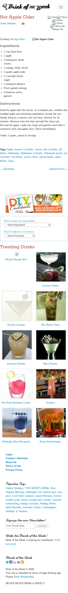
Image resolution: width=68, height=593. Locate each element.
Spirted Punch (57, 169)
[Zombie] (51, 398)
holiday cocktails (29, 503)
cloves (38, 149)
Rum (35, 157)
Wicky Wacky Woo (16, 259)
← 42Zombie (7, 169)
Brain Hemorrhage (50, 441)
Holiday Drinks (48, 503)
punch (27, 157)
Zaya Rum (19, 39)
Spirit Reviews (13, 507)
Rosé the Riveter (16, 363)
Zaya (11, 160)
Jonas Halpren (8, 23)
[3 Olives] (57, 20)
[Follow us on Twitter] (7, 562)
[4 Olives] (57, 23)
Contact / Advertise (17, 458)
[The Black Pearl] (51, 320)
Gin (40, 492)
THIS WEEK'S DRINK (37, 488)
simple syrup (13, 499)
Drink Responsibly (24, 576)
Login (9, 454)
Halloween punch (53, 153)
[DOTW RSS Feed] (22, 562)
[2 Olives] (62, 17)
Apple (10, 149)
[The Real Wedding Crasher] (17, 398)
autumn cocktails (24, 149)
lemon (24, 499)
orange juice (35, 499)
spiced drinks (46, 157)
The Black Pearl (50, 324)
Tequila (9, 492)
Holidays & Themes (16, 511)
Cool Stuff (17, 495)
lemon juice (50, 492)
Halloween (13, 153)
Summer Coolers (32, 507)
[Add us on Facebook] (10, 562)
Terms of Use (13, 466)
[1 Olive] (52, 17)
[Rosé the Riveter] (17, 359)
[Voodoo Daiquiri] (17, 320)
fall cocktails (50, 149)
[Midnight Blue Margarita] (17, 437)
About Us (11, 462)
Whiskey (19, 492)
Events (57, 495)
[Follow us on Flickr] (18, 562)
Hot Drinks (17, 157)
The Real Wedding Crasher (16, 402)
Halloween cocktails (31, 153)
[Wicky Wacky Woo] (17, 255)
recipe (47, 499)
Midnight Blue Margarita (16, 441)
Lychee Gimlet (50, 285)
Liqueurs (29, 495)
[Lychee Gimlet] (51, 281)
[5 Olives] (55, 26)
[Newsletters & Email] (14, 562)
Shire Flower (50, 363)
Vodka (9, 488)
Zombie (50, 402)
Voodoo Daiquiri (16, 324)
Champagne (49, 507)
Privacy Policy (14, 469)
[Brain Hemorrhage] (51, 437)
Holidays (18, 488)
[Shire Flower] (51, 359)
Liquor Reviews (44, 495)
